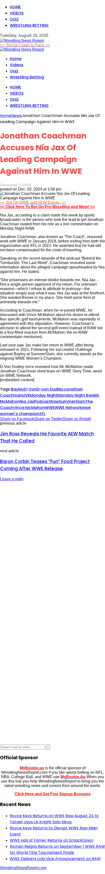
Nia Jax (27, 401)
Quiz (14, 19)
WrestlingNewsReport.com (23, 868)
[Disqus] (52, 547)
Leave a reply (11, 479)
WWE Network (68, 407)
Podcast (42, 401)
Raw (55, 401)
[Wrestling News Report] (22, 40)
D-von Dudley (50, 389)
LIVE (26, 395)
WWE (50, 407)
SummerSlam (72, 401)
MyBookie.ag (32, 768)
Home (15, 7)
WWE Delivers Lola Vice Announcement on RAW (55, 858)
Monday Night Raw (75, 395)
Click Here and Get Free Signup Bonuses (53, 794)
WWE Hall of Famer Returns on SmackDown (51, 840)
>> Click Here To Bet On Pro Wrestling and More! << (47, 207)
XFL (42, 414)
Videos (17, 13)
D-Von (30, 389)
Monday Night (43, 395)
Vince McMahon (29, 407)
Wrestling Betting (29, 25)
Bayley (17, 389)
